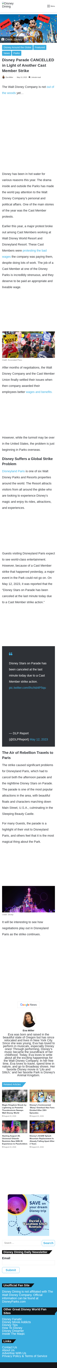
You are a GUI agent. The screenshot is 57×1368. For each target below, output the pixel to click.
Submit (11, 1270)
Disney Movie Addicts (16, 1322)
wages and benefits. (39, 392)
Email (6, 1258)
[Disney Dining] (10, 6)
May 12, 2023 (39, 739)
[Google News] (28, 1005)
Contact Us (9, 1347)
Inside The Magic (13, 1333)
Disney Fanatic (12, 1319)
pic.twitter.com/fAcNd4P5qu (27, 687)
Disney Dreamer (13, 1331)
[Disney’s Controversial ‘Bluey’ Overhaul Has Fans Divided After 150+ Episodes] (42, 1096)
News (7, 53)
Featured (40, 47)
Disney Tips (10, 1325)
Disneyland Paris (13, 471)
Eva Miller (9, 77)
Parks (16, 53)
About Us (8, 1350)
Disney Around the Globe (17, 47)
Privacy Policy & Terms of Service (24, 1356)
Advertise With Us (14, 1353)
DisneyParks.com (14, 1301)
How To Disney (12, 1328)
